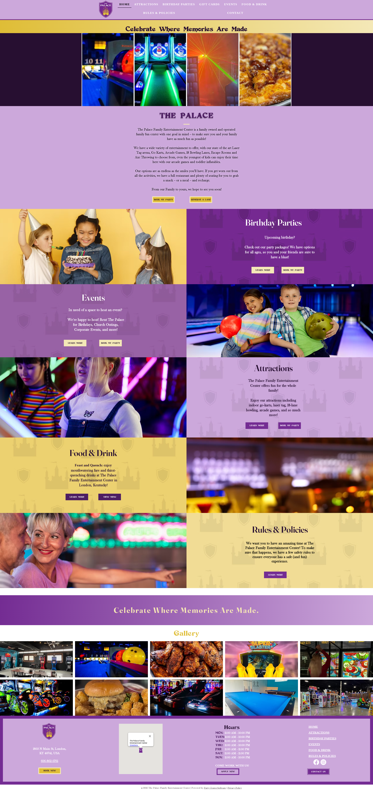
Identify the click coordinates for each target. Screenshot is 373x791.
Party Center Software (215, 787)
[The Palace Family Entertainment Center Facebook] (316, 762)
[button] (36, 659)
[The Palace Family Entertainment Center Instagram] (323, 762)
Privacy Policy (235, 787)
